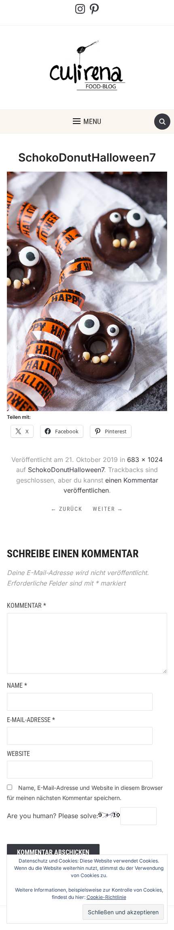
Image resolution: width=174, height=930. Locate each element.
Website (18, 754)
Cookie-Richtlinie (106, 897)
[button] (87, 121)
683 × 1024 (145, 460)
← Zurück (67, 509)
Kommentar (26, 605)
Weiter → (108, 509)
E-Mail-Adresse (31, 720)
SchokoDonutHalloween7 (66, 470)
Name (17, 685)
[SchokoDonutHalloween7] (87, 291)
